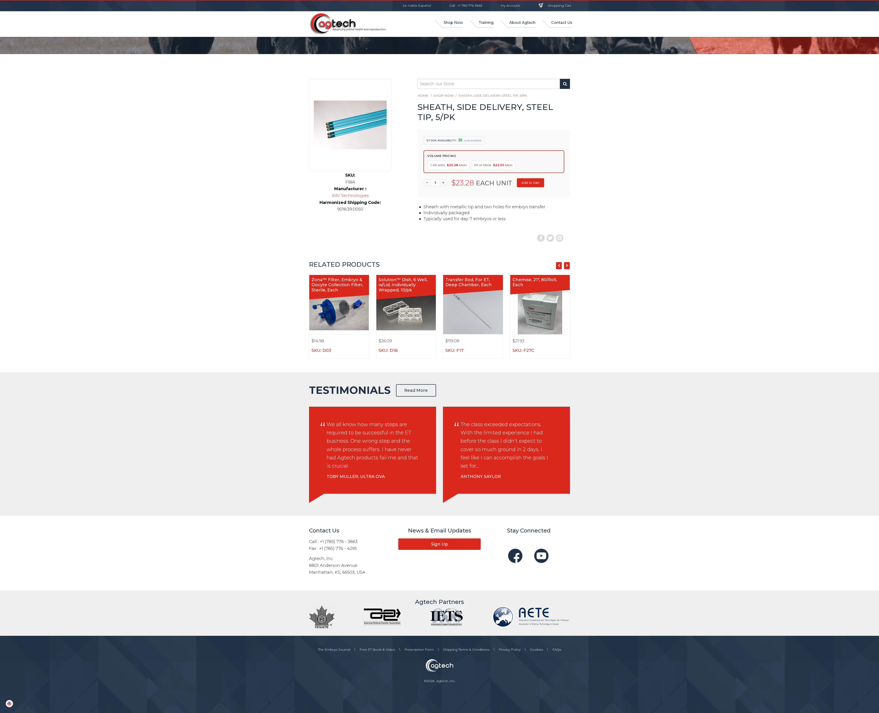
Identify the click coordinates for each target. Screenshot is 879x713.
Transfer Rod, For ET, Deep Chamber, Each (468, 282)
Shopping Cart (559, 5)
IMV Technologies (350, 195)
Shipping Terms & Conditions (466, 649)
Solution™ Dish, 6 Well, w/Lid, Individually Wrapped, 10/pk (403, 285)
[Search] (565, 84)
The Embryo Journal (334, 649)
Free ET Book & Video (377, 649)
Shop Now (443, 95)
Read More (416, 390)
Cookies (536, 649)
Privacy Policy (510, 649)
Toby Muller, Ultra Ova (356, 476)
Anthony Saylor (481, 476)
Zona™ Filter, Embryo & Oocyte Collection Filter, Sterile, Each (337, 285)
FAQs (556, 649)
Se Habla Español (417, 5)
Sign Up (439, 544)
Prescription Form (419, 649)
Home (423, 95)
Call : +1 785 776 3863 (465, 5)
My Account (510, 5)
